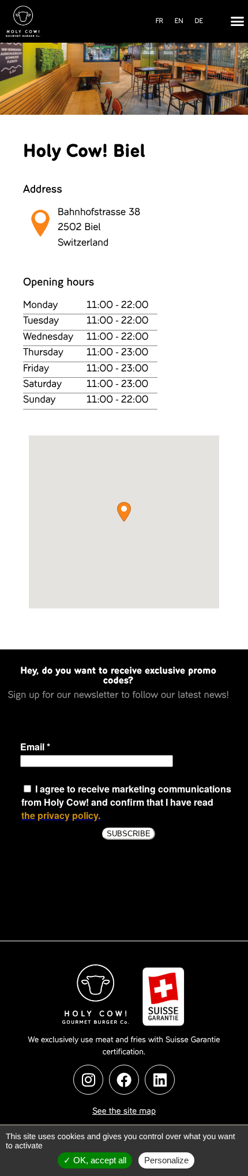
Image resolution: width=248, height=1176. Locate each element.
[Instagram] (88, 1080)
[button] (237, 21)
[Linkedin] (160, 1080)
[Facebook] (124, 1080)
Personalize (166, 1160)
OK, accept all (98, 1160)
